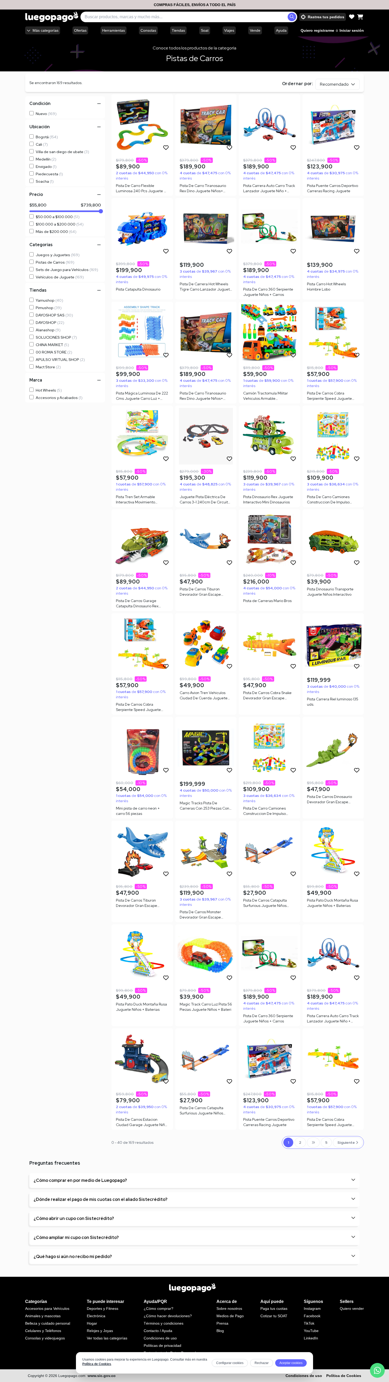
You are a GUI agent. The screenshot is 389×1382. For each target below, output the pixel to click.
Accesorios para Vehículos (47, 1308)
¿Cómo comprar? (158, 1308)
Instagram (312, 1308)
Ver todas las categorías (107, 1338)
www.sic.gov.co (102, 1376)
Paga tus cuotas (273, 1308)
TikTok (309, 1323)
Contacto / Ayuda (158, 1331)
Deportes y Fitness (102, 1308)
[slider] (101, 211)
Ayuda (281, 30)
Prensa (222, 1323)
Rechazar (262, 1363)
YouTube (311, 1331)
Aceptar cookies (290, 1363)
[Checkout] (360, 17)
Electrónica (96, 1316)
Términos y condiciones (163, 1323)
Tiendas (178, 30)
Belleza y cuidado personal (47, 1323)
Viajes (229, 30)
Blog (220, 1331)
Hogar (92, 1323)
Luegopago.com (71, 1376)
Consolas (148, 30)
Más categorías (45, 30)
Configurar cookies (229, 1363)
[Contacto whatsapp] (377, 1370)
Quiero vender (352, 1308)
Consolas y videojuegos (45, 1338)
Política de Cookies (96, 1364)
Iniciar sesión (352, 30)
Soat (205, 30)
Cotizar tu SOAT (273, 1316)
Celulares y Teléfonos (43, 1331)
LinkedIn (311, 1338)
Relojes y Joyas (100, 1331)
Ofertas (80, 30)
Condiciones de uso (160, 1338)
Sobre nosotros (229, 1308)
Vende (255, 30)
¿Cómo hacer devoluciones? (168, 1316)
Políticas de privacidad (162, 1345)
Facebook (312, 1316)
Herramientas (113, 30)
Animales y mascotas (43, 1316)
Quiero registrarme (317, 30)
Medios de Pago (230, 1316)
